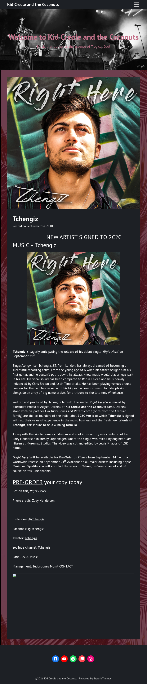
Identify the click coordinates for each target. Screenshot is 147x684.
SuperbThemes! (103, 678)
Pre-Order (66, 457)
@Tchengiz (36, 519)
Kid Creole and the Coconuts (33, 4)
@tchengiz (36, 529)
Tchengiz (31, 538)
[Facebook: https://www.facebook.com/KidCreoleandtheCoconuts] (55, 658)
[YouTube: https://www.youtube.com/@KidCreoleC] (64, 658)
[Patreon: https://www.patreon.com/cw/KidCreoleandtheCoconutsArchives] (81, 658)
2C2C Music (30, 557)
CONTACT (66, 566)
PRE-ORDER (28, 482)
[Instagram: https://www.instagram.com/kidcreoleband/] (90, 658)
